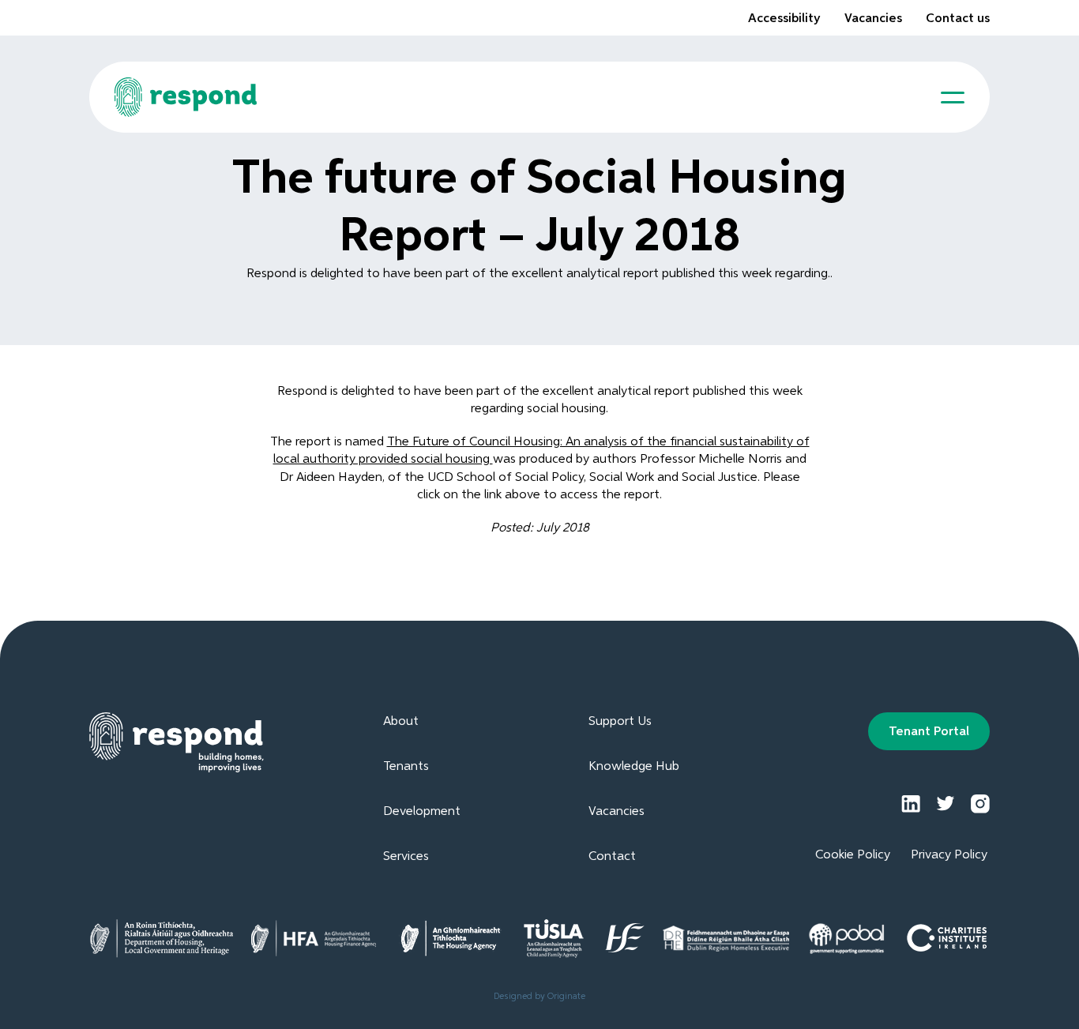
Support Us (620, 721)
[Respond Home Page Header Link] (186, 97)
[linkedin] (910, 803)
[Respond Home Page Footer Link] (176, 742)
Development (422, 812)
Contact (612, 857)
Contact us (958, 19)
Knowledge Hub (633, 766)
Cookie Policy (852, 855)
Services (406, 857)
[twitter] (945, 803)
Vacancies (873, 19)
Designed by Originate (539, 996)
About (401, 721)
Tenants (406, 766)
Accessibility (784, 19)
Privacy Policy (949, 855)
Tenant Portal (929, 732)
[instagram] (980, 803)
